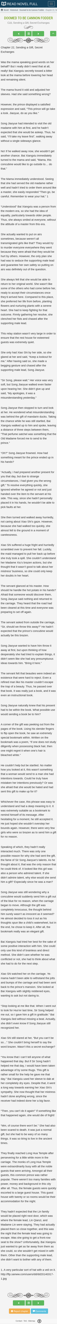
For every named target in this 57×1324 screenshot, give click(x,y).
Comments (40, 1311)
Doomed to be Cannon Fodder (28, 17)
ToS (25, 1320)
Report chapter (20, 1311)
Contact (19, 1320)
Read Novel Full (22, 4)
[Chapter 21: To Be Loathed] (19, 33)
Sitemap (31, 1320)
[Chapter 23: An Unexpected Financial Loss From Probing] (38, 33)
